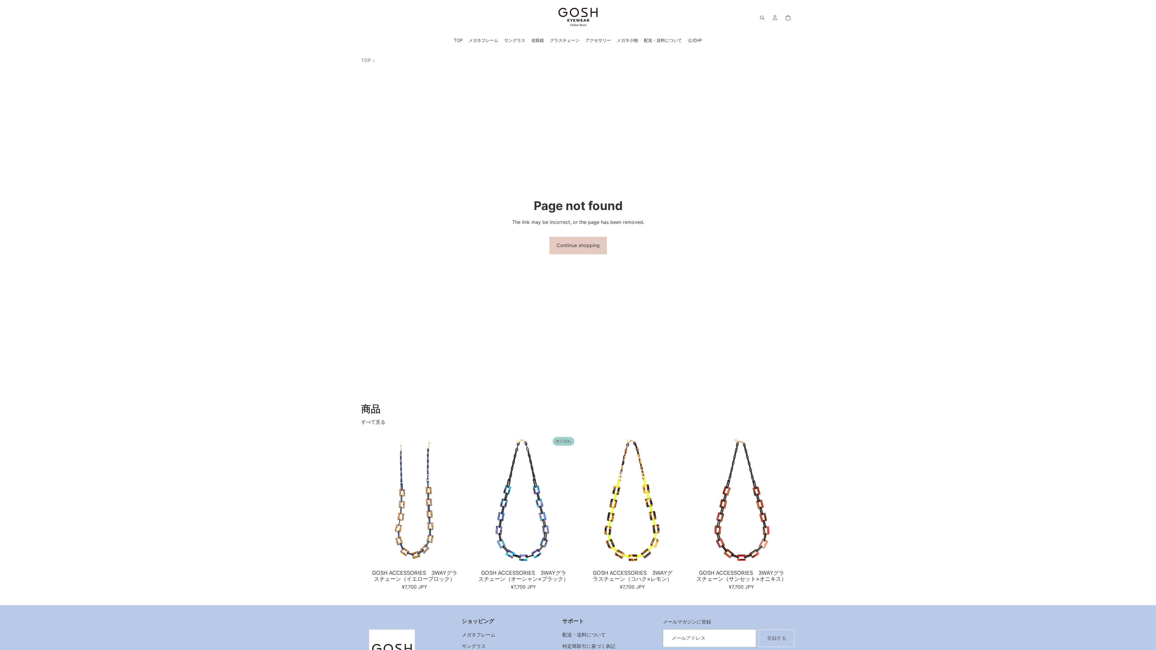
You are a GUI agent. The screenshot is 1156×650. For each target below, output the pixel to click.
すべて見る (373, 422)
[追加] (458, 558)
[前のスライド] (370, 501)
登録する (776, 638)
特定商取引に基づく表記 (588, 646)
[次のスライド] (459, 501)
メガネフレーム (479, 635)
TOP (366, 60)
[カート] (788, 17)
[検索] (762, 17)
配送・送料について (584, 635)
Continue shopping (578, 245)
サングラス (474, 646)
